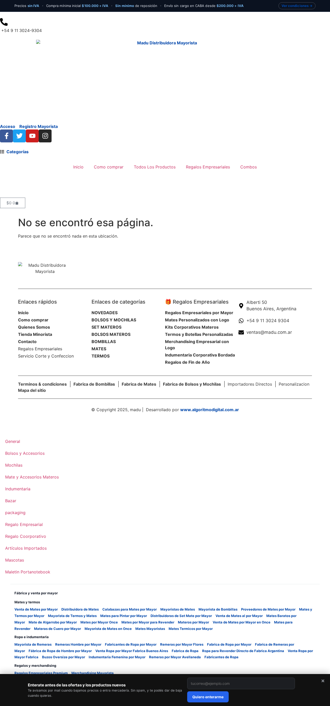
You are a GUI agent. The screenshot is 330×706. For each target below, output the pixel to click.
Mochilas (13, 465)
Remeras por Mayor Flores (181, 644)
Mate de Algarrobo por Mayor (53, 622)
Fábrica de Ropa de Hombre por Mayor (60, 651)
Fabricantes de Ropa (221, 657)
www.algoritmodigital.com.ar (209, 409)
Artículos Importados (26, 548)
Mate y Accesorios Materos (32, 477)
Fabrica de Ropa (185, 651)
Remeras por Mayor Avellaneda (175, 657)
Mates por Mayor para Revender (147, 622)
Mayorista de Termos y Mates (72, 616)
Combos (248, 166)
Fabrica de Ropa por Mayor (229, 644)
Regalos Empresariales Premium (41, 673)
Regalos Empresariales (208, 166)
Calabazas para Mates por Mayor (129, 609)
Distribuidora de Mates (80, 609)
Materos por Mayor (193, 622)
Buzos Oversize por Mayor (63, 657)
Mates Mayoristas (150, 629)
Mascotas (14, 560)
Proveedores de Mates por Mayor (268, 609)
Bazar (10, 500)
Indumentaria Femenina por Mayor (117, 657)
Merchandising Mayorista (92, 673)
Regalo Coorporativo (25, 536)
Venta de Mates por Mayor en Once (241, 622)
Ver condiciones (295, 6)
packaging (15, 512)
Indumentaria (17, 488)
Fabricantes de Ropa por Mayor (130, 644)
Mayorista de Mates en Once (108, 629)
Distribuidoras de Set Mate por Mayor (181, 616)
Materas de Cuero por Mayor (57, 629)
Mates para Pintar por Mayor (123, 616)
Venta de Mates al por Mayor (239, 616)
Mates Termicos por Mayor (191, 629)
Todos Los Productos (155, 166)
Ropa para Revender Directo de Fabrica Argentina (243, 651)
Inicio (78, 166)
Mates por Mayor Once (99, 622)
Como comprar (108, 166)
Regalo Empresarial (24, 524)
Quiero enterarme (208, 697)
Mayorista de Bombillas (218, 609)
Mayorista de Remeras (33, 644)
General (12, 441)
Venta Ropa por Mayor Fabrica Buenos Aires (131, 651)
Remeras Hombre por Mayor (78, 644)
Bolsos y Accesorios (25, 453)
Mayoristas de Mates (177, 609)
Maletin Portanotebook (27, 571)
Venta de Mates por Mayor (36, 609)
